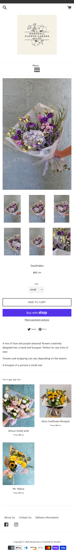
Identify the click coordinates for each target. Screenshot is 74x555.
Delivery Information (47, 517)
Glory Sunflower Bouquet (55, 421)
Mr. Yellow (18, 488)
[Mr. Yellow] (18, 463)
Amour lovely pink (18, 430)
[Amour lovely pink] (18, 405)
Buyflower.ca (36, 542)
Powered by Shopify (52, 542)
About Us (9, 517)
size (36, 284)
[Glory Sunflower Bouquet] (55, 401)
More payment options (37, 319)
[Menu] (37, 70)
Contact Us (25, 517)
